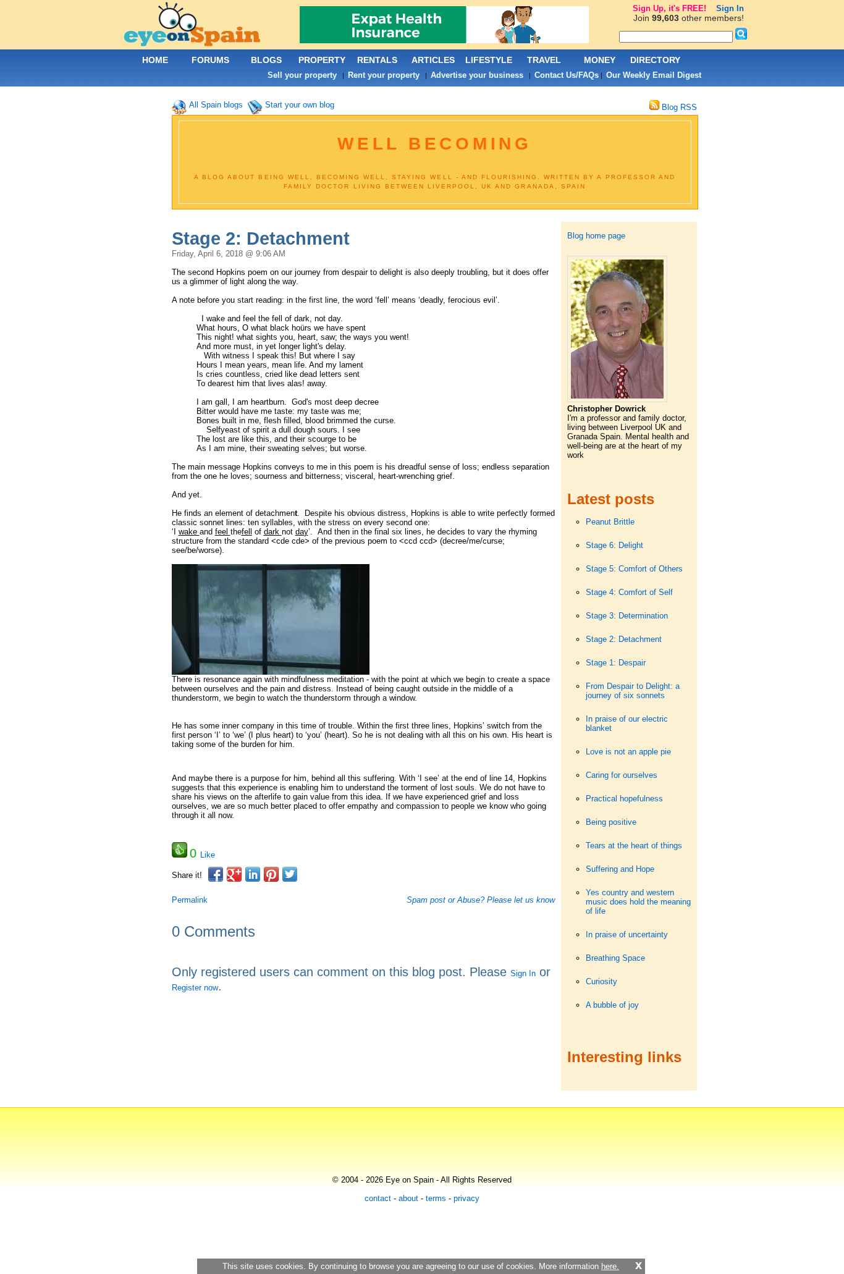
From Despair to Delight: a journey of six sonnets (633, 690)
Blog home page (596, 235)
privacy (466, 1198)
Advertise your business (477, 75)
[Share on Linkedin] (252, 874)
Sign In (523, 973)
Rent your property (384, 75)
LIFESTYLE (488, 60)
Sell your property (302, 75)
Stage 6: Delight (614, 545)
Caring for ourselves (621, 775)
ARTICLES (433, 60)
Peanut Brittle (610, 521)
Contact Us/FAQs (566, 75)
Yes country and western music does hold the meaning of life (638, 902)
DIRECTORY (655, 60)
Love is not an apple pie (628, 751)
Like (207, 854)
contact (378, 1198)
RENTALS (377, 60)
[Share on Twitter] (289, 874)
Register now (195, 987)
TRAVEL (544, 60)
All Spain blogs (216, 104)
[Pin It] (271, 874)
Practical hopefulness (624, 798)
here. (610, 1266)
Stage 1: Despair (616, 662)
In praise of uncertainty (627, 934)
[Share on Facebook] (215, 874)
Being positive (611, 822)
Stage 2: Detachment (624, 639)
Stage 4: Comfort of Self (629, 592)
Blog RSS (678, 107)
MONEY (599, 60)
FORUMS (210, 60)
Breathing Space (615, 958)
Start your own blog (299, 104)
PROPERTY (321, 60)
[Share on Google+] (234, 874)
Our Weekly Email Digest (653, 75)
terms (436, 1198)
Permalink (190, 900)
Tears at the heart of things (634, 845)
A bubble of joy (612, 1005)
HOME (155, 60)
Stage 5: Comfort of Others (634, 568)
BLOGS (266, 60)
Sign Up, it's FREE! (669, 8)
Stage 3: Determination (627, 615)
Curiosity (601, 981)
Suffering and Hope (620, 869)
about (408, 1198)
